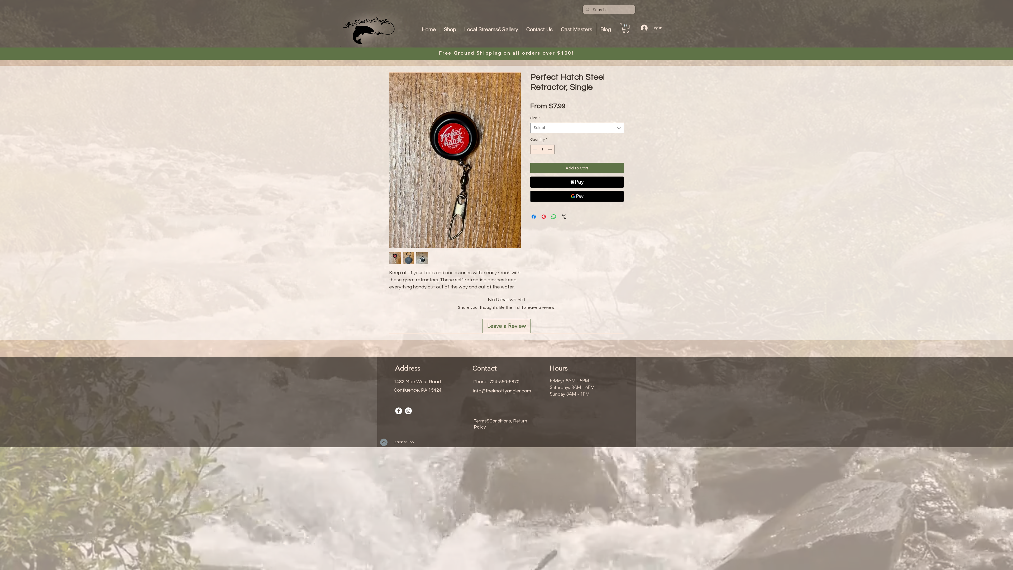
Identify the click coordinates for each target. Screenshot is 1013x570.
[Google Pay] (577, 196)
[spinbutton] (542, 149)
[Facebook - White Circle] (398, 410)
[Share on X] (564, 216)
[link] (625, 28)
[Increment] (550, 149)
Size (535, 118)
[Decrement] (534, 149)
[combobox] (577, 128)
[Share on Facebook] (534, 216)
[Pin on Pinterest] (544, 216)
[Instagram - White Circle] (408, 410)
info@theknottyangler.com (502, 390)
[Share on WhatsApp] (554, 216)
